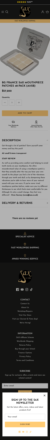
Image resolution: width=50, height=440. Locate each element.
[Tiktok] (30, 432)
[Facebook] (20, 432)
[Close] (44, 395)
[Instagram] (27, 432)
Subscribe (25, 424)
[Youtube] (23, 432)
